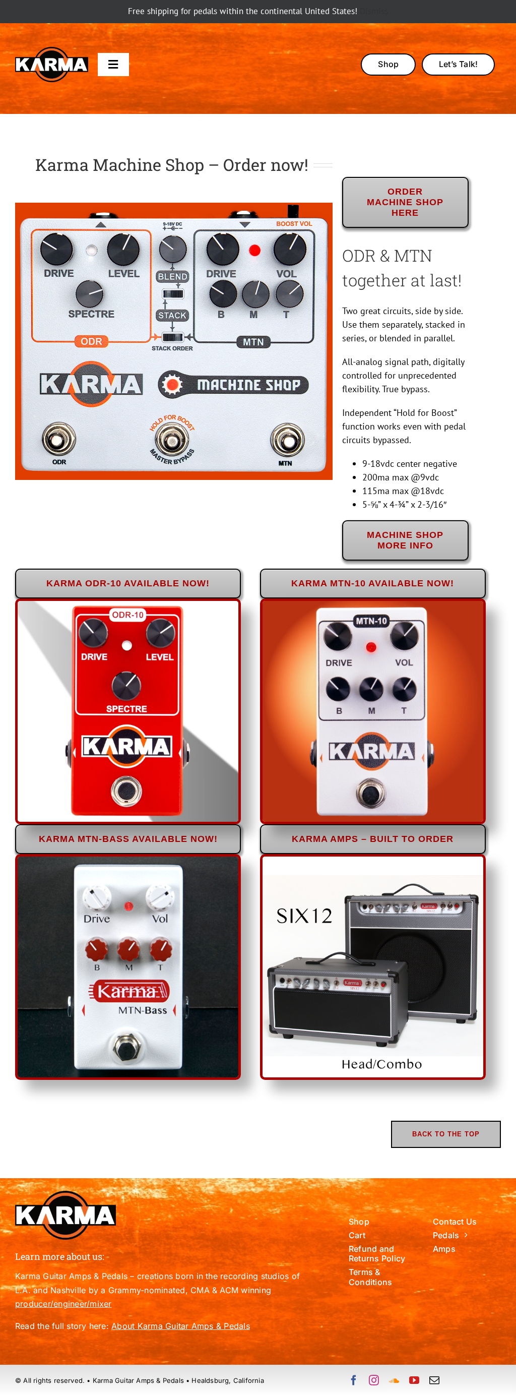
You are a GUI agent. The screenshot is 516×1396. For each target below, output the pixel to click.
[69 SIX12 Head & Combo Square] (373, 861)
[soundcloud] (394, 1380)
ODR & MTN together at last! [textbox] (402, 268)
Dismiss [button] (374, 11)
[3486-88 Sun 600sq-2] (373, 605)
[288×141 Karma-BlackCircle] (51, 51)
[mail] (434, 1380)
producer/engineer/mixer (63, 1304)
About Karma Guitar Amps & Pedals (180, 1326)
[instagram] (374, 1380)
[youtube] (414, 1380)
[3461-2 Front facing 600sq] (128, 605)
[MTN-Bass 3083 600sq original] (128, 861)
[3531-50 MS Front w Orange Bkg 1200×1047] (174, 207)
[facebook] (354, 1380)
